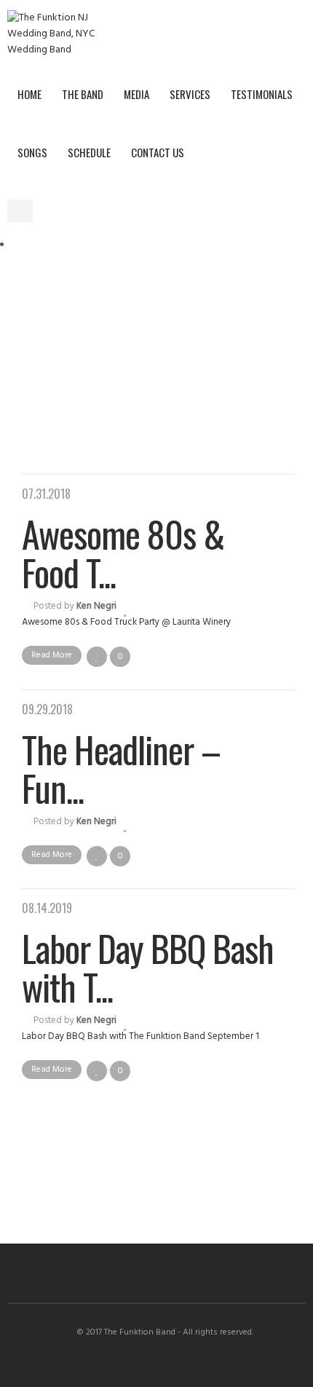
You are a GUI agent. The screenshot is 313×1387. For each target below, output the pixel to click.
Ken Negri (96, 606)
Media (136, 94)
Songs (32, 152)
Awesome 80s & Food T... (123, 552)
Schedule (89, 152)
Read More (51, 655)
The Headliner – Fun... (121, 768)
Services (190, 94)
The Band (82, 94)
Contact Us (157, 152)
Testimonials (262, 94)
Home (29, 94)
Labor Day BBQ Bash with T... (148, 966)
